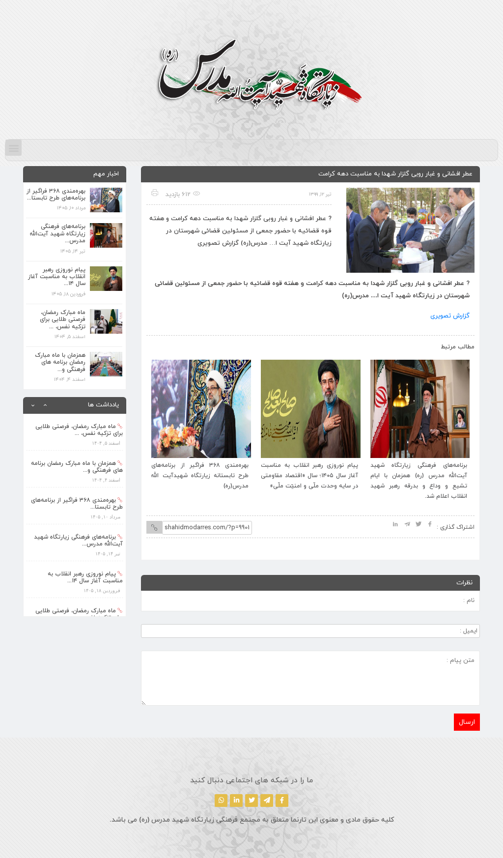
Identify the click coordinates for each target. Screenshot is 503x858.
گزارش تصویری (450, 316)
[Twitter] (251, 800)
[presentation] (164, 345)
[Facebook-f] (282, 800)
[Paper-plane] (266, 800)
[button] (13, 148)
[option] (74, 432)
